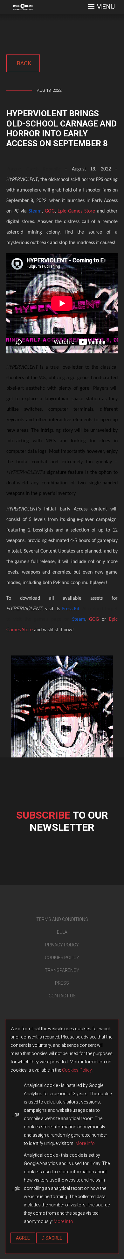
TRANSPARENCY (62, 970)
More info (85, 1143)
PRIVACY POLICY (62, 944)
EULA (62, 932)
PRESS (62, 983)
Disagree (52, 1238)
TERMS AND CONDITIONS (62, 919)
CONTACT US (62, 995)
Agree (23, 1238)
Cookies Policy (77, 1070)
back (23, 63)
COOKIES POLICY (62, 957)
